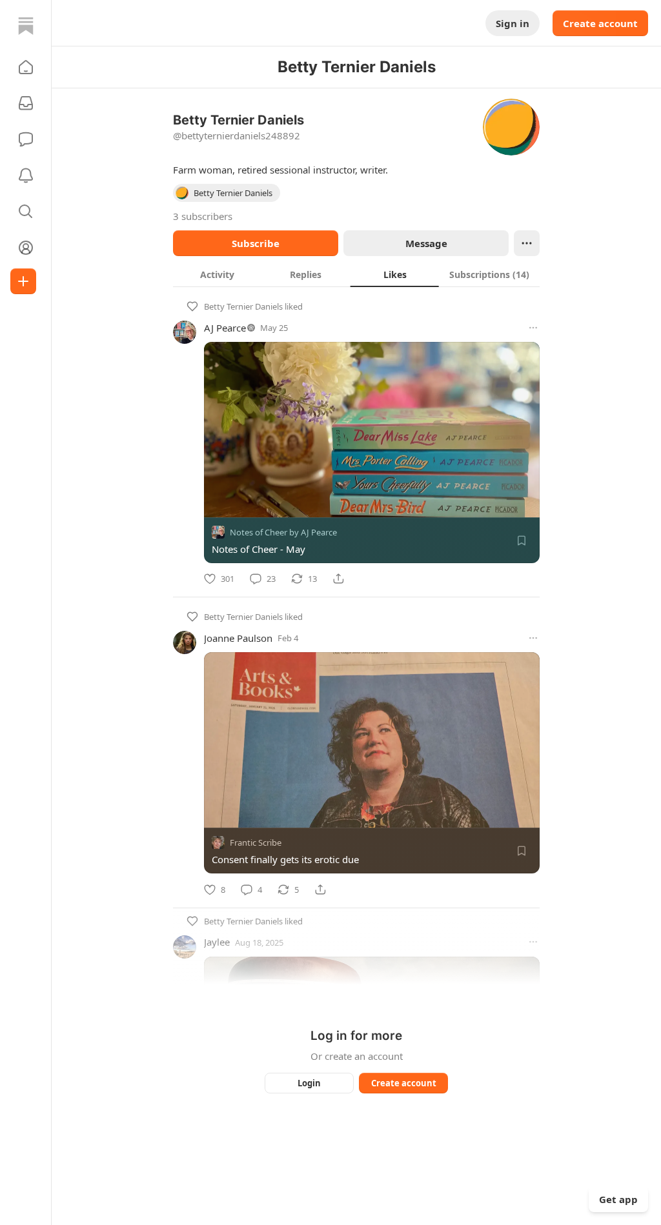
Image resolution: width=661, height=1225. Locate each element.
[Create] (23, 281)
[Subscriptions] (25, 103)
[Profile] (25, 247)
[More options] (533, 327)
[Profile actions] (527, 243)
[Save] (521, 540)
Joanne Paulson (238, 638)
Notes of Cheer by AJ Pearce (283, 532)
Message (426, 243)
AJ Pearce (225, 327)
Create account (600, 23)
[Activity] (25, 175)
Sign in (512, 23)
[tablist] (356, 274)
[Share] (338, 578)
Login (309, 1083)
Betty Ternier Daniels (243, 306)
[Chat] (25, 139)
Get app (618, 1199)
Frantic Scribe (255, 843)
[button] (25, 67)
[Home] (25, 25)
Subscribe (256, 243)
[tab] (217, 274)
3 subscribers (202, 216)
